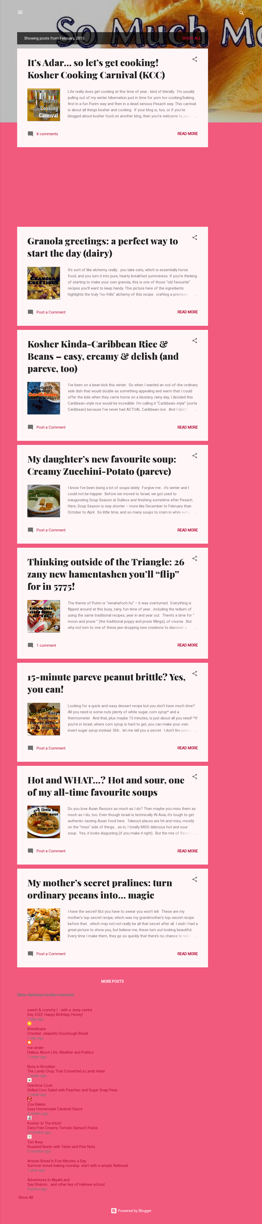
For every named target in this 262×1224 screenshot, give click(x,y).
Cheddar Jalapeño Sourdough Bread (57, 1033)
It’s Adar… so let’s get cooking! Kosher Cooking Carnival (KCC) (96, 68)
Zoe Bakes (36, 1104)
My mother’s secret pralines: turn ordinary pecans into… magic (99, 888)
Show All (25, 1197)
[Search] (242, 14)
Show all (191, 38)
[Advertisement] (228, 108)
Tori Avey (35, 1142)
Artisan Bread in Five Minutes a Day (56, 1161)
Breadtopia (36, 1029)
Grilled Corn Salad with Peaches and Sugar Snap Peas (72, 1090)
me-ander (35, 1047)
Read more (188, 133)
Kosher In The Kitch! (44, 1123)
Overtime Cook (39, 1085)
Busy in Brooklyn (41, 1066)
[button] (195, 60)
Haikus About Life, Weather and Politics (60, 1052)
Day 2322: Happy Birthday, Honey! (55, 1014)
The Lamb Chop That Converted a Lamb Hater (66, 1071)
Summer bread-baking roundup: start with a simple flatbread (77, 1165)
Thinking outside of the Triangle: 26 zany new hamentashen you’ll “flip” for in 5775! (105, 573)
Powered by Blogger (134, 1210)
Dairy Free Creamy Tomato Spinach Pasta (62, 1128)
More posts (112, 981)
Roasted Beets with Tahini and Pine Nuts (61, 1146)
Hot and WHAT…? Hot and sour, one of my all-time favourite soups (105, 785)
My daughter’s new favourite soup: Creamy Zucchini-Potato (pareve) (101, 465)
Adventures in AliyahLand (48, 1180)
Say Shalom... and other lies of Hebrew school (66, 1184)
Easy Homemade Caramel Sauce (55, 1109)
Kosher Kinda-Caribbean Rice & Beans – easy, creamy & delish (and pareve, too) (103, 356)
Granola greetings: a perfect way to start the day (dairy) (102, 246)
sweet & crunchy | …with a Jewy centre (59, 1010)
